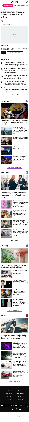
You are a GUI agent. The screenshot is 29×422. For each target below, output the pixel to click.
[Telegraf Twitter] (12, 409)
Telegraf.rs (4, 2)
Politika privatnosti (12, 416)
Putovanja (3, 9)
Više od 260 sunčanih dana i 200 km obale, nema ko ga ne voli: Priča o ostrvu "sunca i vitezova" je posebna (13, 83)
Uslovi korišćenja (21, 414)
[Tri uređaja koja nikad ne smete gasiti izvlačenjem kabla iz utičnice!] (14, 255)
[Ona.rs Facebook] (8, 409)
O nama (5, 414)
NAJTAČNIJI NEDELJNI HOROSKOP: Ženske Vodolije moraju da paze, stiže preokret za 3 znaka (14, 70)
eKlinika (5, 172)
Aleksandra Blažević (7, 21)
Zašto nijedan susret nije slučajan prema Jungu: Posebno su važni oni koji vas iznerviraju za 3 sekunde (14, 64)
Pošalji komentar (15, 52)
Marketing (10, 414)
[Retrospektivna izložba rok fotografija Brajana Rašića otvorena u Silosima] (6, 141)
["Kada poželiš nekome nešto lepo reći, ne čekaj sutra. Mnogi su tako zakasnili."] (6, 160)
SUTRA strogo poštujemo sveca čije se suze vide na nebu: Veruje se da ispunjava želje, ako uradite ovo (14, 76)
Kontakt (18, 416)
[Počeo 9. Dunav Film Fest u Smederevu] (6, 150)
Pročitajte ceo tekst (7, 24)
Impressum (15, 414)
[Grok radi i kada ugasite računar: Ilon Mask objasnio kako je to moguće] (6, 284)
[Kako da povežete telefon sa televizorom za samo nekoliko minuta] (6, 274)
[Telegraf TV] (20, 409)
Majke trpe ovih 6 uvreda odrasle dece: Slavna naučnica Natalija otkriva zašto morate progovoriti (14, 89)
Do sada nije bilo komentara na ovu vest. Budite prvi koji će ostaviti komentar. (14, 49)
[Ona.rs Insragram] (16, 409)
